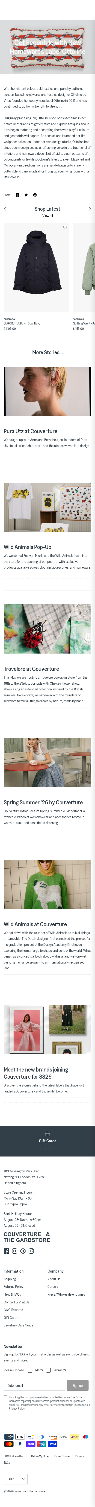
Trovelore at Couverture (31, 668)
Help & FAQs (12, 1294)
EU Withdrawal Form (15, 1456)
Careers (53, 1286)
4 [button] (54, 1148)
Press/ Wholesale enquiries (66, 1294)
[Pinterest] (23, 1251)
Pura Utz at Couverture (30, 431)
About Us (54, 1279)
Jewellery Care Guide (18, 1325)
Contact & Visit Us (16, 1302)
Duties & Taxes (62, 1456)
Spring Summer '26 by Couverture (43, 802)
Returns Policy (13, 1286)
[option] (47, 1137)
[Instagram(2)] (31, 1251)
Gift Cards (11, 1317)
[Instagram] (14, 1251)
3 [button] (49, 1148)
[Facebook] (6, 1251)
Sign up (77, 1385)
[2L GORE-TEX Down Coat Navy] (36, 267)
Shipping (10, 1279)
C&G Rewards (13, 1310)
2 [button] (45, 1148)
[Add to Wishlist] (65, 228)
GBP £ (12, 1479)
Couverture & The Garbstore (29, 1491)
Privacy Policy (16, 1408)
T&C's (7, 1462)
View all (47, 215)
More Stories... (47, 352)
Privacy (79, 1456)
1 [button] (40, 1148)
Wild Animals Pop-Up (27, 546)
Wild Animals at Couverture (35, 924)
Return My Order (40, 1456)
